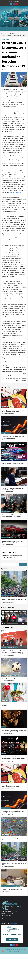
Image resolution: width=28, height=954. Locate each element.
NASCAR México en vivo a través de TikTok (12, 463)
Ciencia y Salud (5, 700)
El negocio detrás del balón (9, 678)
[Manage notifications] (3, 951)
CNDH (5, 361)
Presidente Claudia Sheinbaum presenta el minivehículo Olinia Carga (13, 488)
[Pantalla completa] (25, 623)
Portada (8, 39)
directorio (14, 923)
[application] (14, 617)
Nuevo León (15, 647)
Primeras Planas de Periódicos (8, 886)
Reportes (12, 595)
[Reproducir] (2, 623)
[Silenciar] (23, 623)
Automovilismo (5, 459)
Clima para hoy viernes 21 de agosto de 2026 (13, 838)
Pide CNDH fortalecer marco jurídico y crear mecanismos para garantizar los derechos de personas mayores (14, 368)
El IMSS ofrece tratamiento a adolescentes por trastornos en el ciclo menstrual (15, 377)
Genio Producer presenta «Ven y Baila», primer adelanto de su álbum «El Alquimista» (14, 731)
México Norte (9, 647)
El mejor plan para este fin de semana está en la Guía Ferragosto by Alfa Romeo (13, 410)
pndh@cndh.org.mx (15, 192)
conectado (17, 555)
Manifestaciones (5, 595)
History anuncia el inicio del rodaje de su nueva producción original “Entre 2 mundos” (14, 515)
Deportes (11, 459)
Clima (3, 834)
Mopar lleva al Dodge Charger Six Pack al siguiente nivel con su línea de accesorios (12, 542)
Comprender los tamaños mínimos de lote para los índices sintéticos (13, 437)
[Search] (26, 29)
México (3, 39)
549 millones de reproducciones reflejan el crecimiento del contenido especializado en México (13, 758)
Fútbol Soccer (9, 675)
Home (2, 34)
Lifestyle (4, 406)
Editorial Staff (14, 70)
